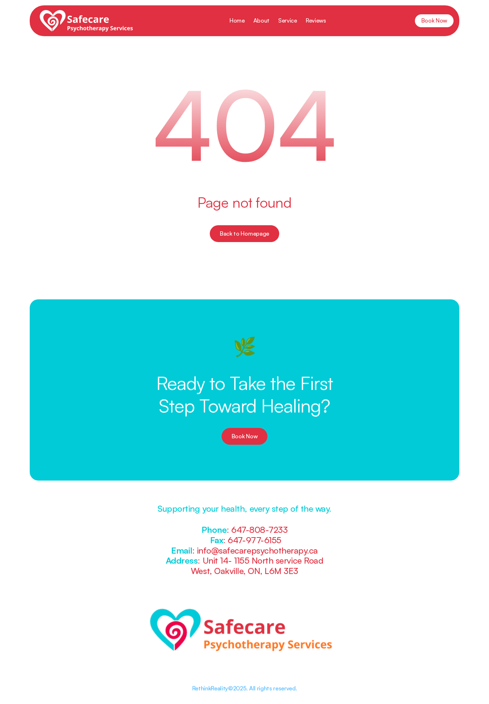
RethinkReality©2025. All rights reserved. (244, 688)
